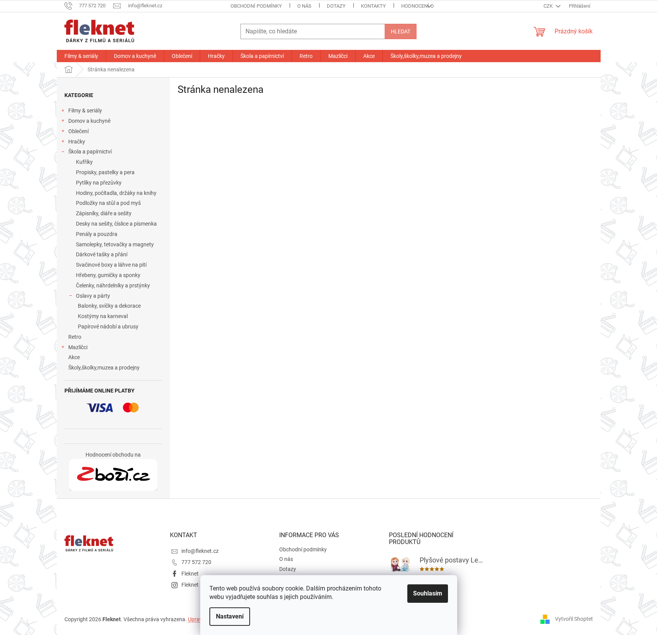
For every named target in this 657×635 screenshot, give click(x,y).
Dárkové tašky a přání (101, 254)
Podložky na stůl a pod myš (108, 203)
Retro (74, 337)
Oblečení (78, 131)
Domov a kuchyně (89, 121)
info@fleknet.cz (200, 551)
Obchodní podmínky (256, 6)
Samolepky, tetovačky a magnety (115, 244)
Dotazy (336, 6)
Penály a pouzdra (96, 234)
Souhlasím (427, 593)
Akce (74, 357)
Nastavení (230, 616)
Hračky (76, 142)
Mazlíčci (77, 347)
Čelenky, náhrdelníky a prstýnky (113, 285)
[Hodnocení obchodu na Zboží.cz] (113, 475)
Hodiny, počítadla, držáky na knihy (116, 193)
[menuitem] (81, 56)
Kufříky (84, 162)
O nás (304, 6)
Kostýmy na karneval (103, 316)
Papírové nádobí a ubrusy (108, 326)
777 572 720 (196, 562)
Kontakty (373, 6)
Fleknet (190, 574)
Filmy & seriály (85, 110)
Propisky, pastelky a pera (105, 172)
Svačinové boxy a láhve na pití (111, 265)
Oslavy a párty (93, 296)
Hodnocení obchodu (427, 6)
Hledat (400, 31)
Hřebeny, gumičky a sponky (108, 275)
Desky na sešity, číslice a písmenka (116, 224)
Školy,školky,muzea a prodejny (104, 368)
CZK (548, 6)
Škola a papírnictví (90, 151)
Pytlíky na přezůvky (99, 183)
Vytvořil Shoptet (574, 619)
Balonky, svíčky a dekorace (109, 306)
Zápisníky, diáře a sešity (104, 213)
